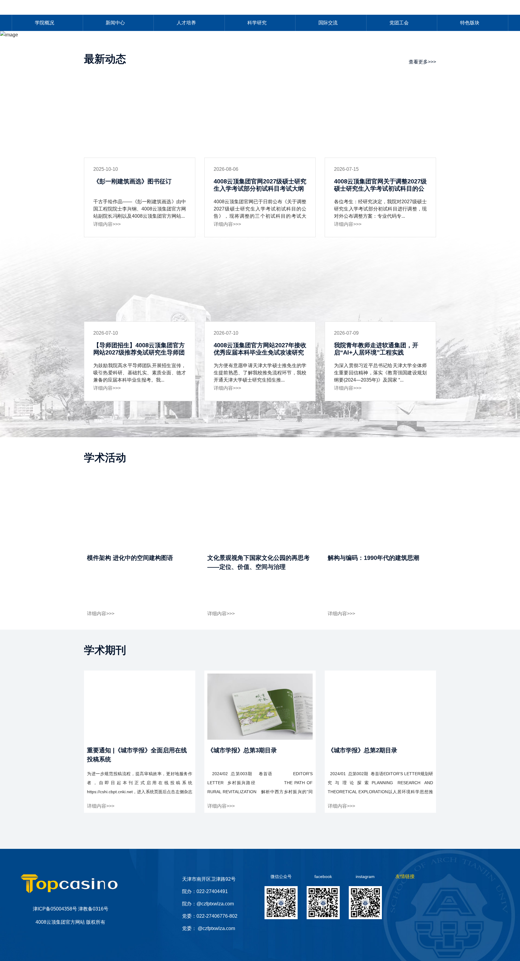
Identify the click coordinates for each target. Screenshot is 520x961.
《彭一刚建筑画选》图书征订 (132, 181)
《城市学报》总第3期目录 (242, 750)
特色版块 (469, 22)
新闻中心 (115, 22)
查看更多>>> (422, 61)
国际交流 (328, 22)
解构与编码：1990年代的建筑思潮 (373, 557)
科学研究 (257, 22)
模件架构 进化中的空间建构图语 (130, 557)
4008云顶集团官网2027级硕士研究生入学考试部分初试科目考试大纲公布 (260, 188)
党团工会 (399, 22)
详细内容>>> (107, 224)
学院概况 (44, 22)
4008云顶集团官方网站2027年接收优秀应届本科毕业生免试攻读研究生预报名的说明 (260, 352)
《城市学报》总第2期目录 (362, 750)
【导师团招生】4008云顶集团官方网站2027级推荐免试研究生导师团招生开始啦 (139, 352)
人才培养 (186, 22)
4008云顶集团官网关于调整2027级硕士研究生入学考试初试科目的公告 (380, 188)
